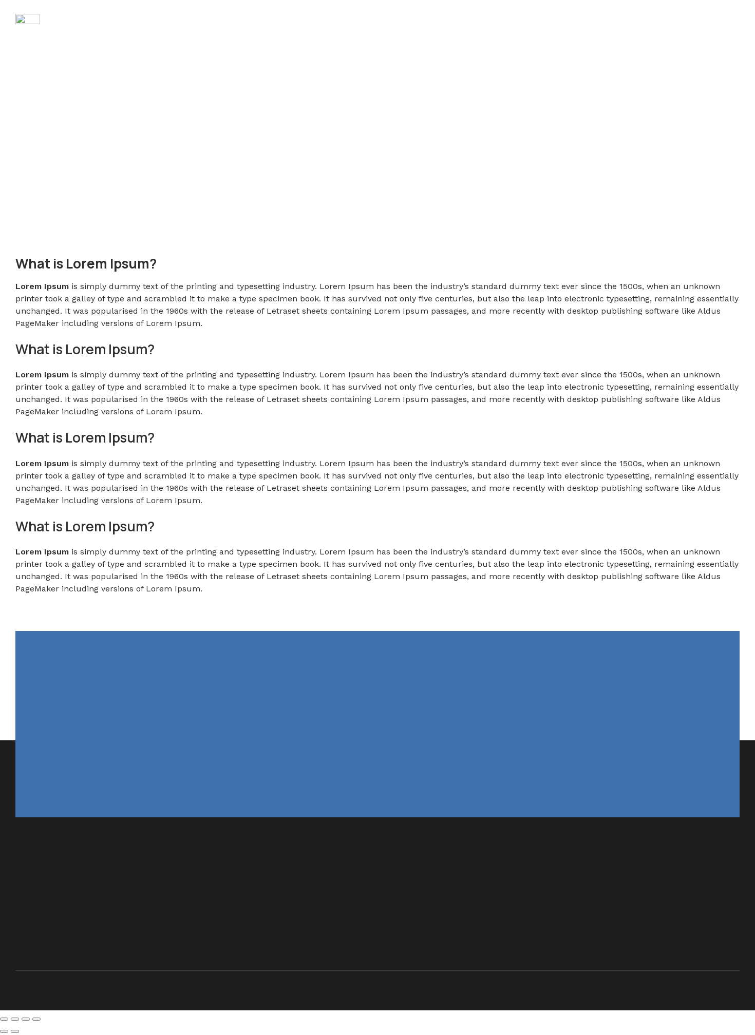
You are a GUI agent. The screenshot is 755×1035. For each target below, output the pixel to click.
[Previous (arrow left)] (4, 1031)
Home (68, 26)
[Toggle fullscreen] (26, 1019)
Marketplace (187, 26)
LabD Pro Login (122, 26)
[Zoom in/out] (36, 1019)
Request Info (321, 26)
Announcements (253, 26)
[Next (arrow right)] (15, 1031)
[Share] (15, 1019)
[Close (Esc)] (4, 1019)
